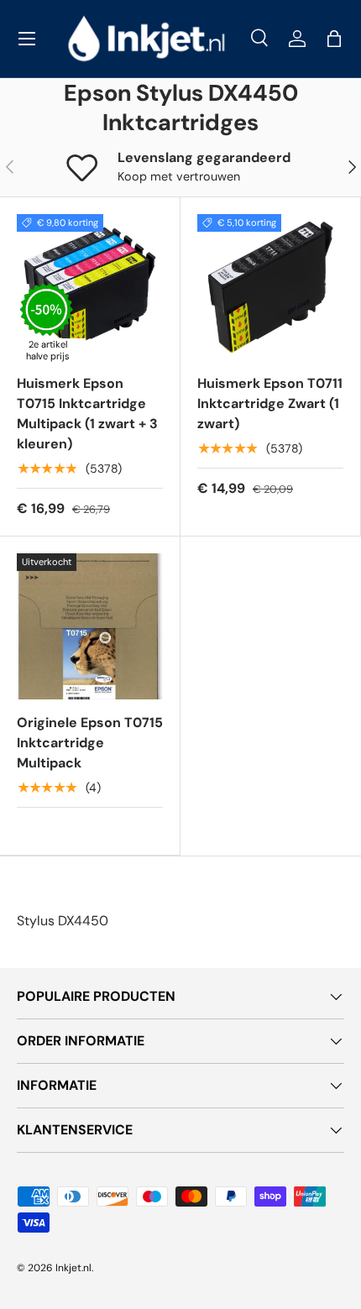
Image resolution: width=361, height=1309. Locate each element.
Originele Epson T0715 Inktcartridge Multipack (90, 743)
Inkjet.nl (73, 1268)
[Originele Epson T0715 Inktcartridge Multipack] (90, 626)
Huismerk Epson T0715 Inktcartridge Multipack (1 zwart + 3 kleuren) (87, 413)
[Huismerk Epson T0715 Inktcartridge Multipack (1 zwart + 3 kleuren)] (90, 287)
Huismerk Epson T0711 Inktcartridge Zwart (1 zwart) (270, 403)
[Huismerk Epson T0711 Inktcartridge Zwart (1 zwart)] (270, 287)
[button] (334, 38)
